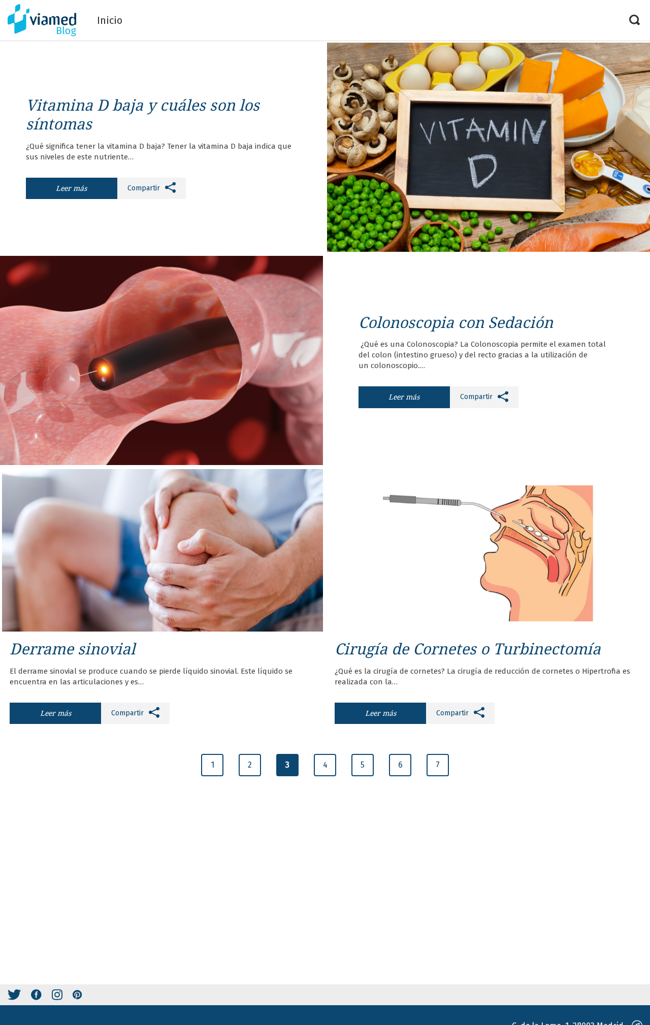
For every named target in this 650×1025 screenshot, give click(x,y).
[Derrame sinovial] (162, 550)
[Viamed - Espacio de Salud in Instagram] (57, 994)
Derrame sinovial (72, 648)
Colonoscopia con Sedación (456, 322)
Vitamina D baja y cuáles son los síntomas (142, 114)
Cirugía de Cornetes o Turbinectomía (468, 648)
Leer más (71, 188)
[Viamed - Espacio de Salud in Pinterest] (77, 994)
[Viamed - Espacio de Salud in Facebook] (36, 994)
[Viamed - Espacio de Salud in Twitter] (14, 994)
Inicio (109, 20)
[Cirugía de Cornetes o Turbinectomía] (487, 550)
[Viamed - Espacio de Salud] (48, 20)
